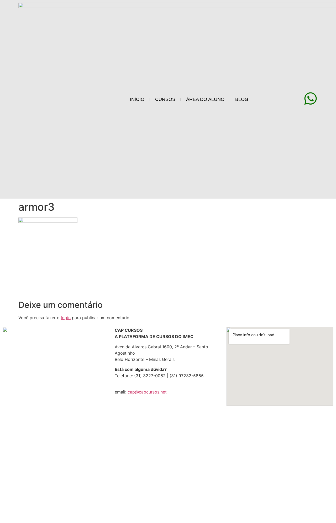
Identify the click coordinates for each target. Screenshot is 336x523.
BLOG (241, 99)
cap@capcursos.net (147, 392)
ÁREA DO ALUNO (205, 99)
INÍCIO (137, 99)
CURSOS (165, 99)
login (66, 317)
